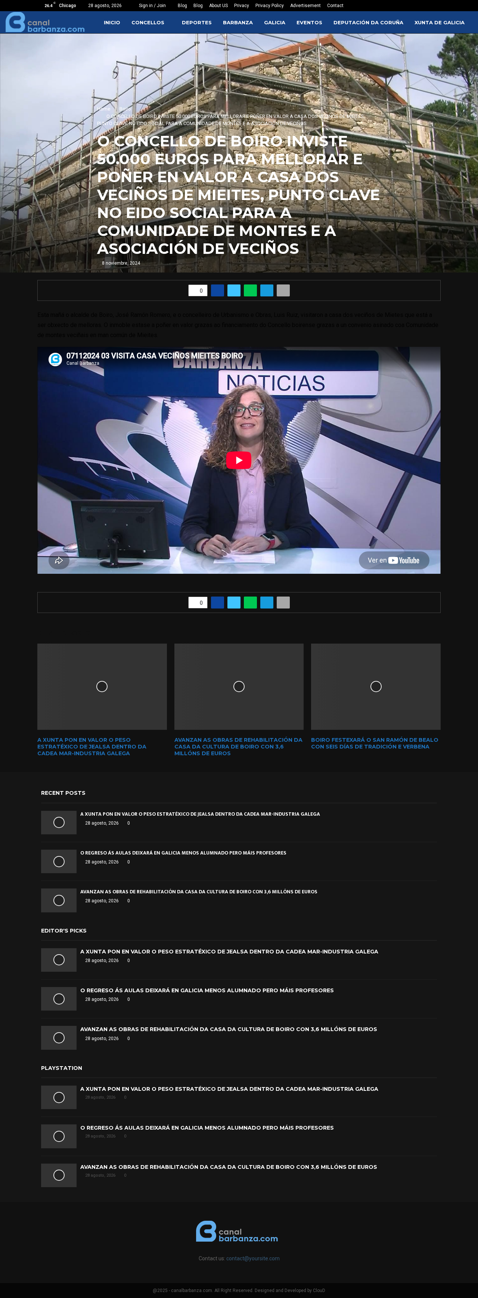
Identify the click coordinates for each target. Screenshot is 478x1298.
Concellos (147, 22)
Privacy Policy (269, 5)
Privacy (241, 5)
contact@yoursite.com (253, 1258)
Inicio (112, 22)
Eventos (309, 22)
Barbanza (238, 22)
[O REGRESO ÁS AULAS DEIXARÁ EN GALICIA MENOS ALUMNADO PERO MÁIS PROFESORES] (59, 861)
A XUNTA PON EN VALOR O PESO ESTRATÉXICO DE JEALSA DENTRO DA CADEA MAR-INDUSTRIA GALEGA (91, 747)
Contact (335, 5)
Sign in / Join (152, 5)
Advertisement (305, 5)
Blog (182, 5)
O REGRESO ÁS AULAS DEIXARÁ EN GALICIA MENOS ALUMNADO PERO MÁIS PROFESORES (183, 853)
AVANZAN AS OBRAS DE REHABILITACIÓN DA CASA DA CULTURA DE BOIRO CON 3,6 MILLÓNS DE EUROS (238, 747)
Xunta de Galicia (440, 22)
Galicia (274, 22)
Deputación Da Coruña (368, 22)
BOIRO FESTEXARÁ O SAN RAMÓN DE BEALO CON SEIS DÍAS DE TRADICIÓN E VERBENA (374, 743)
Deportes (197, 22)
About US (218, 5)
